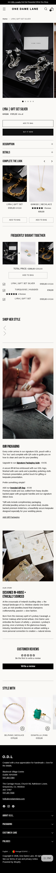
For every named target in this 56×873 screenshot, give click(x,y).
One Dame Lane (26, 856)
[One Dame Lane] (25, 9)
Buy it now (28, 132)
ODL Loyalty (16, 2)
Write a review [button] (28, 666)
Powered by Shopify (12, 862)
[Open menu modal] (4, 9)
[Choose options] (22, 728)
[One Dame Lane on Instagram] (9, 807)
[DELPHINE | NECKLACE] (14, 714)
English (5, 851)
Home (5, 19)
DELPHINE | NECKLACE (14, 735)
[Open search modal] (46, 9)
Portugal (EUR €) (22, 851)
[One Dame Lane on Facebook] (4, 807)
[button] (28, 328)
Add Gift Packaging (11, 517)
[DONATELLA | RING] (39, 714)
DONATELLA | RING (39, 735)
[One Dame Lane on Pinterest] (13, 807)
